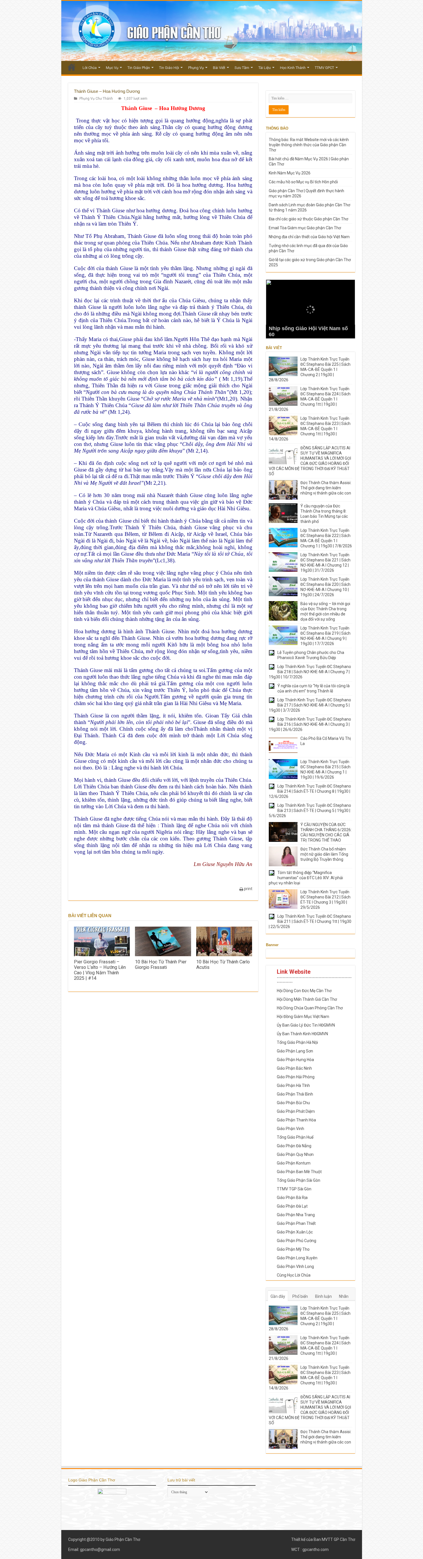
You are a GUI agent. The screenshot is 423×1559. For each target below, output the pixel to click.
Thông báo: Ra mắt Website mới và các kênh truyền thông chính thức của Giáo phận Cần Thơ (309, 144)
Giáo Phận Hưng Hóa (295, 1059)
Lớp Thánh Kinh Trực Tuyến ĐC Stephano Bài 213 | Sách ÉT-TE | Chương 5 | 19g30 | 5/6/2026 (310, 810)
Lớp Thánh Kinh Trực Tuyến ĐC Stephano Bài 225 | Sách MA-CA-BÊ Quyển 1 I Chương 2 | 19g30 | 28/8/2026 (309, 369)
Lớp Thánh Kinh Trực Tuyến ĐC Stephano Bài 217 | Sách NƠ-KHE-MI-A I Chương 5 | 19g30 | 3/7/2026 (310, 705)
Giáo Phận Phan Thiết (296, 1223)
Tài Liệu (264, 68)
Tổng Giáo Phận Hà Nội (297, 1042)
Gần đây (277, 1296)
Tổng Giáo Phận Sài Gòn (298, 1180)
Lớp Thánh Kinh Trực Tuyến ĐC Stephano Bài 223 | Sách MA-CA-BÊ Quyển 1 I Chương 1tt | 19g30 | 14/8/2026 (309, 428)
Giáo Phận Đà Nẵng (294, 1146)
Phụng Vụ (196, 68)
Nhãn (343, 1296)
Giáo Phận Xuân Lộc (295, 1232)
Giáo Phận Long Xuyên (297, 1258)
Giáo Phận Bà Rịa (292, 1197)
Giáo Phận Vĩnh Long (295, 1266)
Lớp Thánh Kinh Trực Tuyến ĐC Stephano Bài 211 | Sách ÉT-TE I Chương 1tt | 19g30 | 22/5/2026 (310, 921)
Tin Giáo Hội (169, 68)
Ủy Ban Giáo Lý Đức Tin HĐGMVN (306, 1025)
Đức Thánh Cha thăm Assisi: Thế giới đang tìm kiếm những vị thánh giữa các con (325, 487)
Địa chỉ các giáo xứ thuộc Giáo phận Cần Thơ (308, 219)
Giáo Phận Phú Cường (296, 1240)
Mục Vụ (112, 68)
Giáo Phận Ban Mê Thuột (299, 1171)
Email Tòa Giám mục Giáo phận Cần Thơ (305, 228)
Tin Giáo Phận (138, 68)
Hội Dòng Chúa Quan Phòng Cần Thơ (310, 1008)
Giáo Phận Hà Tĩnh (293, 1085)
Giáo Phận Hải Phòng (296, 1077)
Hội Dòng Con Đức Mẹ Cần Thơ (304, 990)
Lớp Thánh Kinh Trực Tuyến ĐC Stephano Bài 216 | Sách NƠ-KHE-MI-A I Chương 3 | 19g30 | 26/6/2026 (310, 724)
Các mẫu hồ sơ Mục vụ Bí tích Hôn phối (303, 182)
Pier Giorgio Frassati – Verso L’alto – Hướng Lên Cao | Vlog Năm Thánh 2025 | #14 (100, 970)
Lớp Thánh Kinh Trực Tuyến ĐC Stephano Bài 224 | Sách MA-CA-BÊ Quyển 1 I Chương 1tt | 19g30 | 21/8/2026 (309, 399)
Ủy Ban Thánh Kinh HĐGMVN (302, 1033)
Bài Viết (219, 68)
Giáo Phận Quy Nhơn (295, 1154)
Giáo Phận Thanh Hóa (296, 1120)
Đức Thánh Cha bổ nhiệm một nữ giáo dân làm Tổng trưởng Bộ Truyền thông (324, 854)
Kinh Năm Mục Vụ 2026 (289, 173)
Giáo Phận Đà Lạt (292, 1206)
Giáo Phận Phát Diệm (296, 1111)
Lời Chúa (90, 68)
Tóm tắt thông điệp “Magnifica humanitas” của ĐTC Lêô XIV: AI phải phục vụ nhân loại (306, 877)
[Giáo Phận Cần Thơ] (211, 31)
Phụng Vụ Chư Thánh (96, 99)
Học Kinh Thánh (293, 68)
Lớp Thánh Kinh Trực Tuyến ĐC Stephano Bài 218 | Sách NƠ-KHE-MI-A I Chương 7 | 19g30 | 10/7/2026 (310, 671)
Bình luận (323, 1296)
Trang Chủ (71, 67)
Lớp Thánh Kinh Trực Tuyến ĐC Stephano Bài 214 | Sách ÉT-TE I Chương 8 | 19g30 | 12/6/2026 (310, 791)
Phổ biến (300, 1296)
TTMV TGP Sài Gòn (294, 1189)
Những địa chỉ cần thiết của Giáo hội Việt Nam (309, 236)
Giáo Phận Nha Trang (296, 1214)
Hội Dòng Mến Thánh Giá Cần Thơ (307, 999)
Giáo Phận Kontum (293, 1163)
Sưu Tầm (242, 68)
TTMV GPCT (324, 68)
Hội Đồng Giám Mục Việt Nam (303, 1016)
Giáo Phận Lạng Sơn (295, 1051)
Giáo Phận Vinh (290, 1128)
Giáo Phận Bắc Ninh (294, 1068)
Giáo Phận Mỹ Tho (293, 1249)
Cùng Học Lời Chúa (293, 1275)
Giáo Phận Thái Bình (295, 1094)
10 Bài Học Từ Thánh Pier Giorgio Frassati (160, 964)
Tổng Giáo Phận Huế (295, 1137)
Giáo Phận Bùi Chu (293, 1102)
